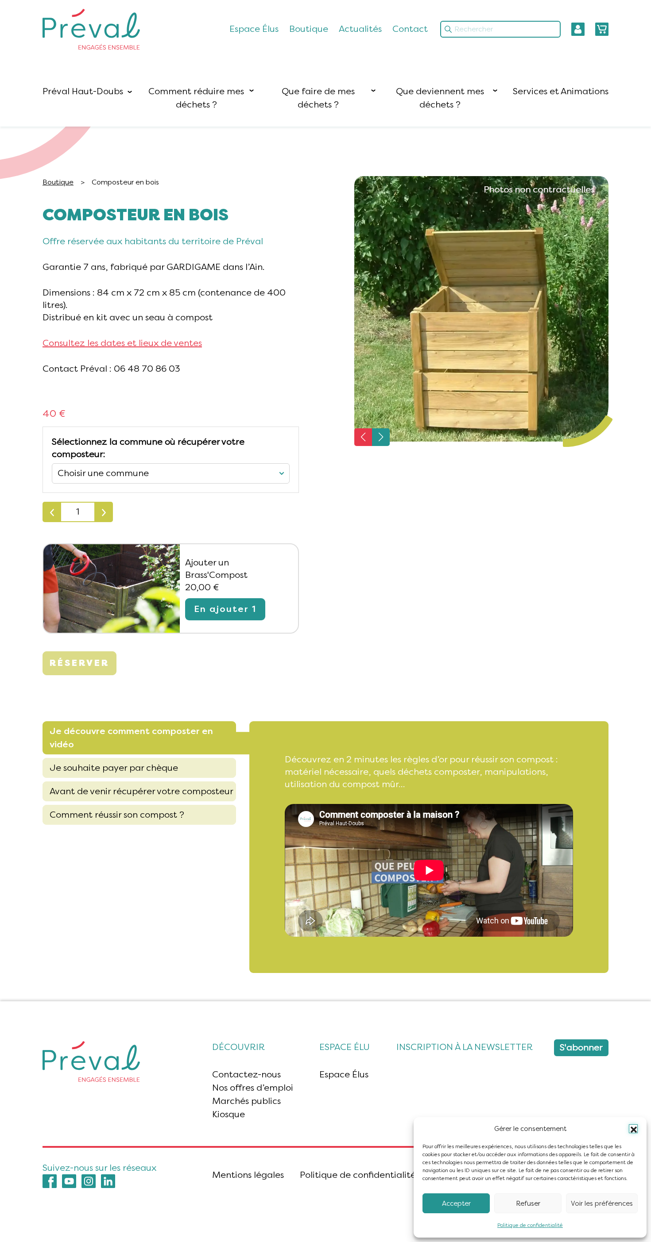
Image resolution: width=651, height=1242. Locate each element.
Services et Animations (560, 91)
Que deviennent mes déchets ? (440, 98)
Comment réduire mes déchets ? (196, 98)
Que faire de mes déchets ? (318, 98)
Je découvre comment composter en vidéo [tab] (131, 738)
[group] (481, 309)
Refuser (528, 1203)
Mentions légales (248, 1175)
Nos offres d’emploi (252, 1088)
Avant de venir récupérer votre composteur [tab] (141, 791)
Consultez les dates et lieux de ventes (122, 343)
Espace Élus (254, 29)
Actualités (360, 29)
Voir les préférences (602, 1203)
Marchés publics (246, 1101)
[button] (633, 1128)
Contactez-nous (246, 1074)
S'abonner (581, 1047)
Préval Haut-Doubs (83, 91)
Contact (410, 29)
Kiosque (228, 1114)
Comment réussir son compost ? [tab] (117, 815)
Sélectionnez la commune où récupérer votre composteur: (148, 448)
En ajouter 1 (225, 609)
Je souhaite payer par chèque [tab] (114, 768)
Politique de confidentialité (530, 1225)
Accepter (456, 1203)
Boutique (308, 29)
